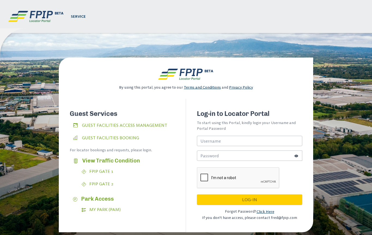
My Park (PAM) (104, 209)
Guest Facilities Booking (110, 137)
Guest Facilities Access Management (124, 125)
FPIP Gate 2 (100, 183)
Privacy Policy (241, 87)
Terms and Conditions (202, 87)
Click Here (265, 211)
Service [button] (78, 16)
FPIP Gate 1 (100, 171)
